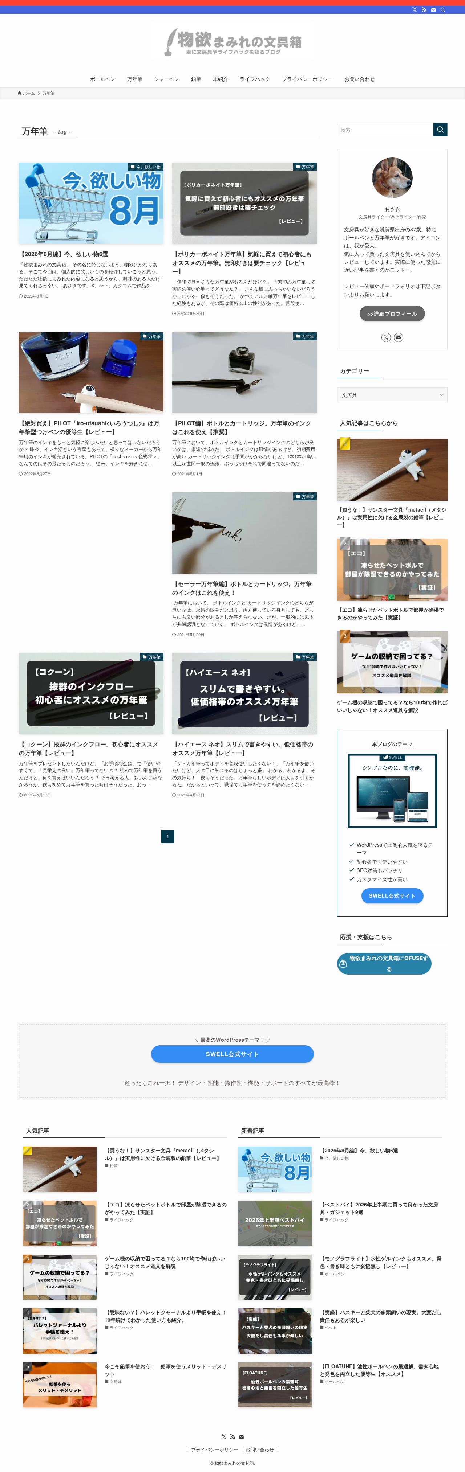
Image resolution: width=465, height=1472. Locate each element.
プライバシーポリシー (214, 1449)
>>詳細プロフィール (392, 313)
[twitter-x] (414, 10)
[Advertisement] (91, 543)
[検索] (443, 10)
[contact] (433, 10)
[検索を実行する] (440, 129)
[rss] (424, 10)
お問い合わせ (260, 1449)
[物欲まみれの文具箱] (232, 40)
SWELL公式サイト (392, 895)
